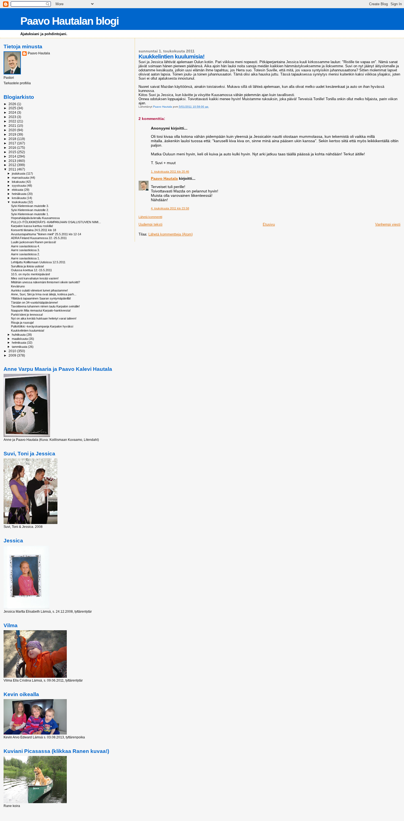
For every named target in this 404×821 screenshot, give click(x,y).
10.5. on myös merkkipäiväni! (30, 274)
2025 (13, 108)
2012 (13, 165)
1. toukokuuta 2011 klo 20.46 (170, 171)
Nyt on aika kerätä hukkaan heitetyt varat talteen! (43, 318)
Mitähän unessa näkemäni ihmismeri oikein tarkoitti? (45, 282)
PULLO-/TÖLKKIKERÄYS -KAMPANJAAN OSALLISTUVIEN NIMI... (56, 222)
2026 (13, 104)
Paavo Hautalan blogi (69, 21)
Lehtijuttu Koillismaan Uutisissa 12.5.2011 (38, 262)
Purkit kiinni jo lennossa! (27, 314)
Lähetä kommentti (150, 216)
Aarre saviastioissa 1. (25, 258)
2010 (13, 351)
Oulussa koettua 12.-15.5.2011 (31, 270)
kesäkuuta (19, 198)
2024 (13, 112)
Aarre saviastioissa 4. (25, 246)
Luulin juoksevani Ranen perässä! (33, 242)
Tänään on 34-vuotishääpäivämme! (34, 302)
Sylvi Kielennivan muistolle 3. (30, 206)
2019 (13, 134)
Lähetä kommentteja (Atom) (170, 234)
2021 (13, 125)
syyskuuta (19, 185)
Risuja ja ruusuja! (22, 322)
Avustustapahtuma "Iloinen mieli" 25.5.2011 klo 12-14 (46, 234)
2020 (13, 130)
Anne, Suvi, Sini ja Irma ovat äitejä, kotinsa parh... (43, 294)
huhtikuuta (19, 334)
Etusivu (269, 224)
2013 (13, 160)
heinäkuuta (19, 193)
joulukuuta (19, 173)
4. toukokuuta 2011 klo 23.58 (170, 208)
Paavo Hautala (164, 178)
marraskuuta (21, 177)
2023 (13, 117)
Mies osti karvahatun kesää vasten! (35, 278)
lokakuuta (19, 181)
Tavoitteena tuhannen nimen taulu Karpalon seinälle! (45, 306)
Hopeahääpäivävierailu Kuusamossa (35, 218)
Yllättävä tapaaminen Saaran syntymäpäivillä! (41, 298)
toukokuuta (19, 202)
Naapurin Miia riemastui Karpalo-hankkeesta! (41, 310)
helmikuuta (19, 342)
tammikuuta (20, 346)
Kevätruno (18, 286)
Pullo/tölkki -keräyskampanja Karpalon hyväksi (42, 326)
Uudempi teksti (150, 224)
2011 (13, 169)
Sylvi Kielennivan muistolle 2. (30, 210)
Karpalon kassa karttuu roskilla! (32, 226)
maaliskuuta (20, 338)
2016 (13, 147)
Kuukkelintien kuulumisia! (27, 330)
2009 (13, 355)
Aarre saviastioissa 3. (25, 250)
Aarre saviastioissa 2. (25, 254)
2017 (13, 143)
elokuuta (18, 189)
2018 (13, 139)
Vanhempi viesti (387, 224)
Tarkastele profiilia (17, 83)
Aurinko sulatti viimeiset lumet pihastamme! (39, 290)
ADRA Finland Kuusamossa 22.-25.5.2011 (39, 238)
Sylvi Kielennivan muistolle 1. (30, 214)
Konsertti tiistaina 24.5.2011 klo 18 (33, 230)
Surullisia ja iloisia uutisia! (27, 266)
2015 (13, 152)
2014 (13, 156)
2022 (13, 121)
